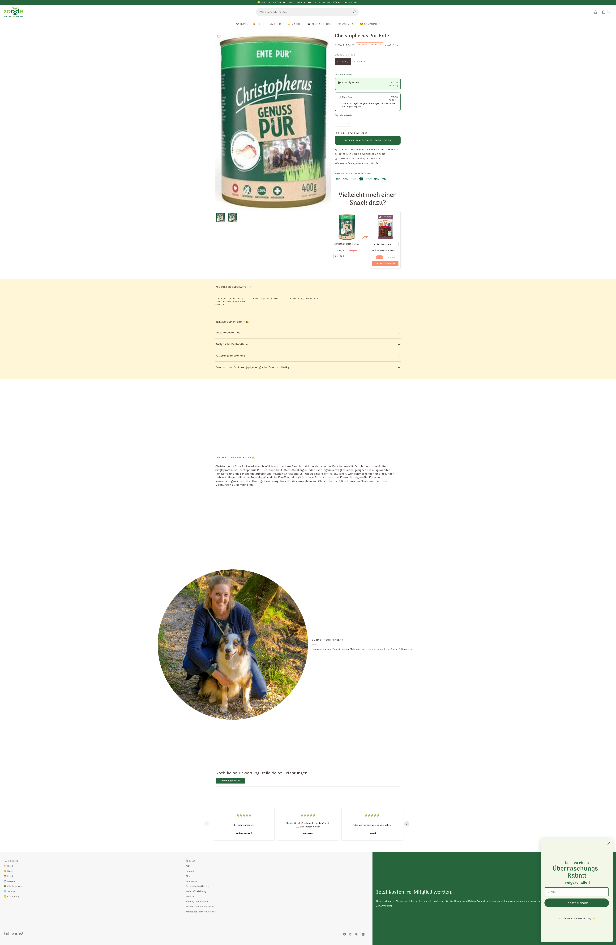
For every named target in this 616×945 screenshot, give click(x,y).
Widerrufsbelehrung (196, 891)
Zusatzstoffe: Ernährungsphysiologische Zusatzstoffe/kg (252, 367)
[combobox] (307, 12)
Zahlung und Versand (197, 901)
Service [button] (190, 861)
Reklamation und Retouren (200, 906)
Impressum (191, 881)
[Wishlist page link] (608, 12)
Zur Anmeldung (384, 905)
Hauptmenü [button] (11, 861)
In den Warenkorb (385, 263)
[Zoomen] (221, 205)
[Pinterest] (350, 934)
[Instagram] (356, 934)
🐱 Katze (8, 871)
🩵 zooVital (10, 891)
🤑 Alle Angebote (13, 886)
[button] (241, 24)
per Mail (350, 649)
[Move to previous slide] (208, 824)
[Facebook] (344, 934)
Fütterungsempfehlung (230, 355)
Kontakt (190, 871)
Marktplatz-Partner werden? (201, 911)
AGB (188, 866)
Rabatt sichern (576, 903)
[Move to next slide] (408, 824)
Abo (188, 876)
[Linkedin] (363, 934)
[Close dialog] (609, 843)
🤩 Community (11, 896)
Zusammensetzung (227, 332)
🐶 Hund (8, 866)
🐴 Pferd (8, 876)
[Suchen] (354, 12)
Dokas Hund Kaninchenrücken (391, 250)
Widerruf (190, 896)
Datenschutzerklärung (197, 886)
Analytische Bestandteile (231, 344)
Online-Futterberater (401, 649)
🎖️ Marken (9, 881)
